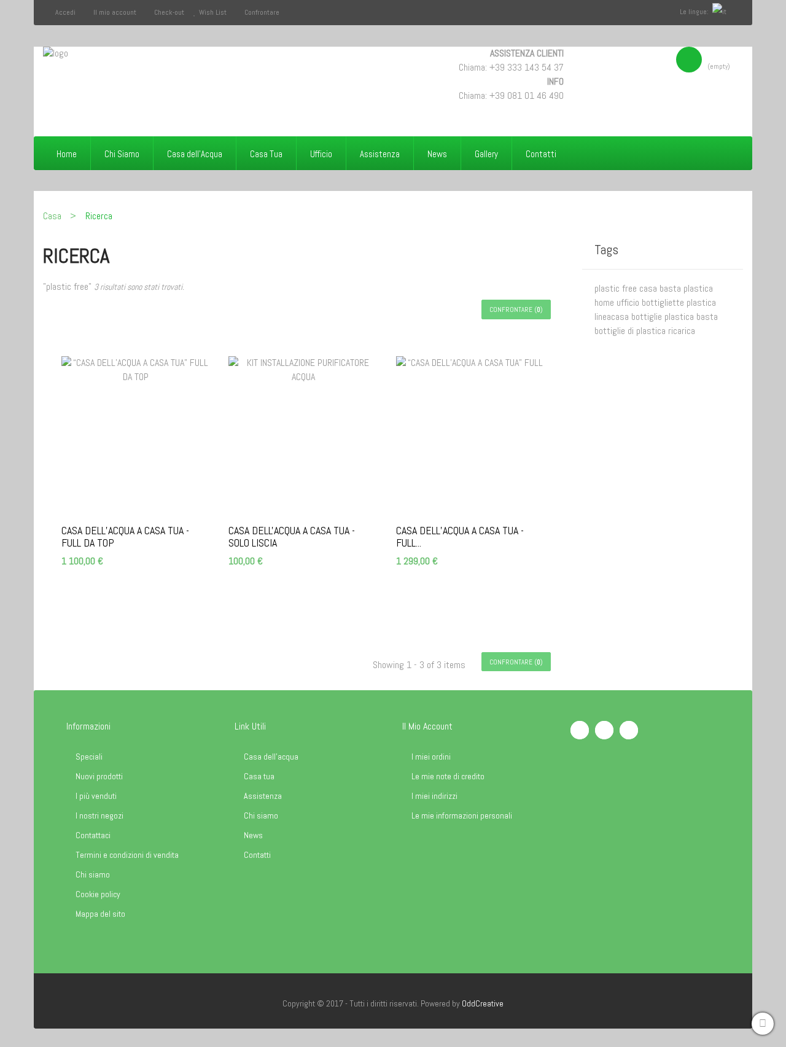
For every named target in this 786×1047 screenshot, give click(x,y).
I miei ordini (431, 756)
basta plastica (686, 288)
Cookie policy (98, 894)
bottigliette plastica (679, 302)
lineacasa (612, 316)
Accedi (66, 12)
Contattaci (93, 835)
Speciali (89, 756)
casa (649, 288)
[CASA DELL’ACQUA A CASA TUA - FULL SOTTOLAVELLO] (470, 434)
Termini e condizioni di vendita (127, 854)
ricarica (681, 330)
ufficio (629, 302)
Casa (52, 215)
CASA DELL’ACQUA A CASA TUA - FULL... (460, 536)
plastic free (616, 288)
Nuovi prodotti (99, 776)
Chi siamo (93, 874)
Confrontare (261, 12)
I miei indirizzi (434, 795)
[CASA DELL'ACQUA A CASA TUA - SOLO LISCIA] (302, 434)
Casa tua (259, 776)
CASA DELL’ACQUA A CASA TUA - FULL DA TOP (125, 536)
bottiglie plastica (663, 316)
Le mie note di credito (447, 776)
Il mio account (114, 12)
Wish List (213, 12)
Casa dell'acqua (271, 756)
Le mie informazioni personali (461, 815)
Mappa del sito (100, 913)
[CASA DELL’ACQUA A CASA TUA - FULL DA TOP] (135, 434)
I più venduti (96, 795)
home (605, 302)
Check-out (169, 12)
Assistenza (263, 795)
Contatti (257, 854)
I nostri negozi (99, 815)
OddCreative (483, 1003)
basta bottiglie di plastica (656, 323)
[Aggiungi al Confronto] (168, 592)
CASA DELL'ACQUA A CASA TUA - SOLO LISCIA (291, 536)
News (253, 835)
